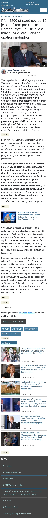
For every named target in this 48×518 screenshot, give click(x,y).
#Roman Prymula (11, 334)
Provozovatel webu (12, 472)
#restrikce (31, 329)
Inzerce (7, 501)
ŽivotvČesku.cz (6, 16)
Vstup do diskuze (13, 321)
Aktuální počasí (10, 507)
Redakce (8, 466)
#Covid (5, 329)
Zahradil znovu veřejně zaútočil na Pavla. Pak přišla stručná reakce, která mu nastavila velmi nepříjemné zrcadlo (33, 420)
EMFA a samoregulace (14, 485)
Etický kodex (9, 479)
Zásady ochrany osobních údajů (17, 514)
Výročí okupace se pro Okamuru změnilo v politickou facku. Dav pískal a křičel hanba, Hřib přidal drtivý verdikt (33, 437)
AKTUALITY (19, 16)
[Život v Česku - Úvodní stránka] (15, 10)
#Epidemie (17, 329)
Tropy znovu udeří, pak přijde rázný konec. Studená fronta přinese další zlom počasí (33, 351)
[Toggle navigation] (43, 10)
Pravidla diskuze (27, 313)
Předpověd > (5, 2)
